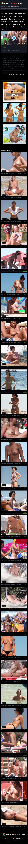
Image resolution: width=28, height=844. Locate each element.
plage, (16, 74)
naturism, (15, 73)
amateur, (20, 74)
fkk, (19, 73)
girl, (24, 74)
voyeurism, (11, 74)
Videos (12, 838)
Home (6, 838)
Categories (19, 838)
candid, (11, 73)
